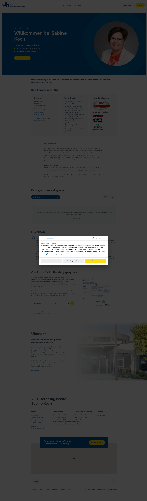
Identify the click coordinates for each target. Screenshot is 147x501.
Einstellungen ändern (72, 261)
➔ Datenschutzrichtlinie (52, 254)
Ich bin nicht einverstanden (51, 261)
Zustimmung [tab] (50, 238)
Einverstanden (96, 261)
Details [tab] (73, 238)
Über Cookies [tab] (96, 238)
